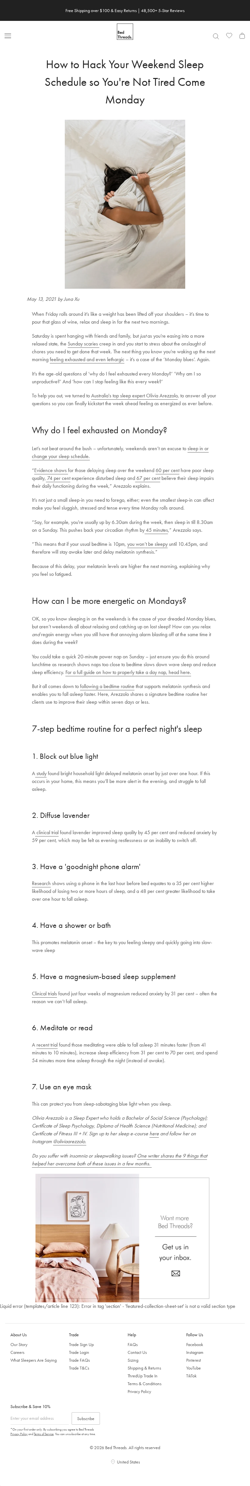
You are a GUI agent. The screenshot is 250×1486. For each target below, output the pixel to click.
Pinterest (193, 1360)
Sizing (133, 1360)
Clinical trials (44, 993)
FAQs (133, 1344)
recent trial (47, 1044)
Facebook (194, 1344)
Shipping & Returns (144, 1368)
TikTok (191, 1376)
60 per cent (167, 470)
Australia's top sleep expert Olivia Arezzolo (134, 395)
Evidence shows (51, 470)
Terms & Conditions (144, 1383)
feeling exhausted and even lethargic (87, 359)
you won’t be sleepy (147, 544)
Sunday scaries (83, 343)
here (154, 1133)
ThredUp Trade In (143, 1376)
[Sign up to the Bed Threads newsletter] (125, 1238)
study (41, 773)
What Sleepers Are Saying (33, 1360)
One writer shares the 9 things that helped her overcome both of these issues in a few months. (119, 1159)
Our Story (18, 1344)
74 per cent (58, 478)
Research (41, 883)
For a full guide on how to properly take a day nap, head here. (128, 672)
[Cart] (242, 35)
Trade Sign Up (81, 1344)
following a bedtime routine (107, 686)
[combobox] (216, 36)
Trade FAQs (79, 1360)
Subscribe (85, 1418)
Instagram (194, 1352)
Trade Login (79, 1352)
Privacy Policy (139, 1391)
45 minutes (156, 530)
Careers (17, 1352)
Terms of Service (44, 1434)
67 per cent (147, 478)
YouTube (193, 1368)
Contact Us (137, 1352)
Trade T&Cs (79, 1368)
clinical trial (47, 832)
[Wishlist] (229, 35)
